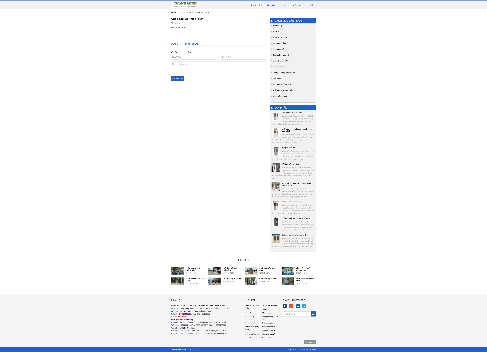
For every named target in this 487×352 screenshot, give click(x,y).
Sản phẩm (271, 5)
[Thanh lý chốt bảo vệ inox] (284, 281)
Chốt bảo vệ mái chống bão (189, 269)
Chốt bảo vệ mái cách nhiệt (191, 279)
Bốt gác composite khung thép (295, 235)
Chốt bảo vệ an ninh (264, 278)
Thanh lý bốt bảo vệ (269, 326)
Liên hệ (310, 5)
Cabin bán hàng (279, 43)
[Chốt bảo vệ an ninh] (247, 281)
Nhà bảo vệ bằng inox (282, 84)
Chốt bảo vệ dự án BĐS (264, 269)
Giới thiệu (183, 349)
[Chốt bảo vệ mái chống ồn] (210, 271)
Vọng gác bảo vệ (279, 96)
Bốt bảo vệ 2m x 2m (290, 164)
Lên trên (309, 342)
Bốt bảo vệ (277, 26)
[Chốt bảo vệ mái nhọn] (210, 281)
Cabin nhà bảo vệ (269, 338)
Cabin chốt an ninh (280, 55)
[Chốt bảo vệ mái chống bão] (174, 271)
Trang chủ (257, 5)
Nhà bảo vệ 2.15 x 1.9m (292, 113)
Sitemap (174, 349)
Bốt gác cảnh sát (279, 37)
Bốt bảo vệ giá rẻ (268, 330)
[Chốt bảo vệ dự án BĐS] (247, 271)
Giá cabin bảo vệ (268, 334)
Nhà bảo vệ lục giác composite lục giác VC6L (297, 130)
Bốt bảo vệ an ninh (252, 334)
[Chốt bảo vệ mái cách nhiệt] (174, 281)
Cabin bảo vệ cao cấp (253, 338)
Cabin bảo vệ (278, 49)
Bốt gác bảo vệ (288, 148)
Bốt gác (275, 31)
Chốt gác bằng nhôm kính (283, 73)
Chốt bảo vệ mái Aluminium (299, 269)
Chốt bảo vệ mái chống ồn (226, 269)
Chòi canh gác (278, 67)
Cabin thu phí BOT (280, 61)
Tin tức (283, 5)
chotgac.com (311, 349)
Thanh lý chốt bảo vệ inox (301, 279)
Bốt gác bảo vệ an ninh (292, 202)
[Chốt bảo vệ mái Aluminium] (284, 271)
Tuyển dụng (297, 5)
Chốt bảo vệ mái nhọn (228, 278)
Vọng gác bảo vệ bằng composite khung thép (296, 184)
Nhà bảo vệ (277, 79)
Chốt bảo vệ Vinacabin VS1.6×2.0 (296, 218)
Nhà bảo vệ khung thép (282, 90)
